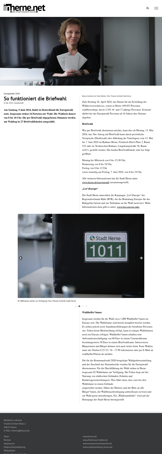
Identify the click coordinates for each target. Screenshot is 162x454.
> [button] (141, 258)
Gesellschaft (19, 103)
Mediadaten (9, 450)
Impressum (9, 443)
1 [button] (76, 306)
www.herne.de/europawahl (95, 182)
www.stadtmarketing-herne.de (97, 447)
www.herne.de (90, 436)
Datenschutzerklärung (14, 447)
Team (6, 436)
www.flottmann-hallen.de (95, 439)
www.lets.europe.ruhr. (128, 207)
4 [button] (86, 306)
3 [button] (83, 306)
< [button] (21, 258)
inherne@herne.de (20, 430)
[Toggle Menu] (156, 8)
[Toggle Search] (147, 8)
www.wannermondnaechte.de (97, 443)
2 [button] (79, 306)
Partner (7, 439)
